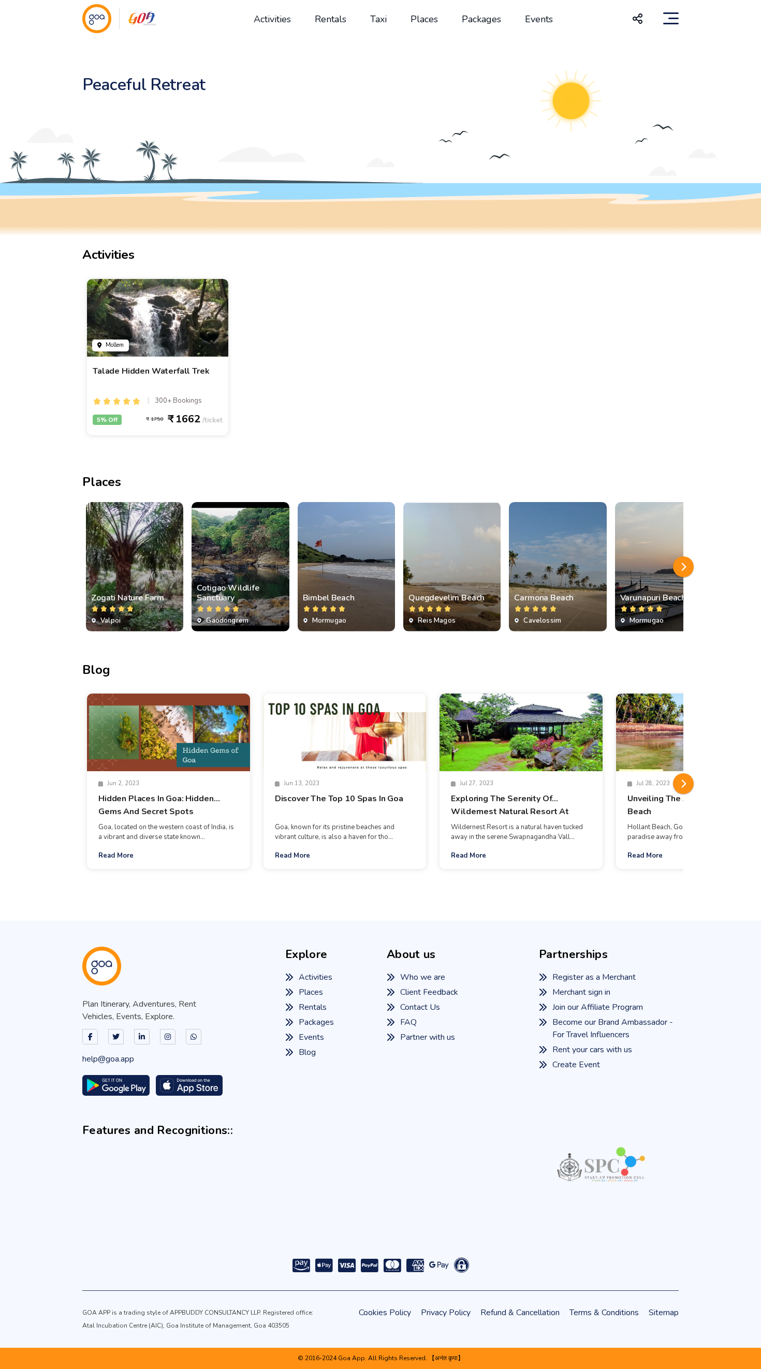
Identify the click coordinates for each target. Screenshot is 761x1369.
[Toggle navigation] (671, 18)
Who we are (422, 977)
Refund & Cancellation (520, 1312)
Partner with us (427, 1037)
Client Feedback (429, 992)
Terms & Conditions (604, 1312)
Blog (307, 1052)
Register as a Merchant (594, 977)
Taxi (378, 19)
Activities (272, 19)
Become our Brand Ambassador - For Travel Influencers (612, 1029)
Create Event (576, 1065)
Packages (481, 19)
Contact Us (420, 1007)
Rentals (330, 19)
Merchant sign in (581, 992)
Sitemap (664, 1312)
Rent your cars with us (592, 1050)
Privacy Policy (446, 1312)
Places (424, 19)
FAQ (408, 1022)
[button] (683, 566)
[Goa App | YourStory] (476, 1214)
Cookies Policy (385, 1312)
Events (539, 19)
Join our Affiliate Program (597, 1007)
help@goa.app (108, 1059)
